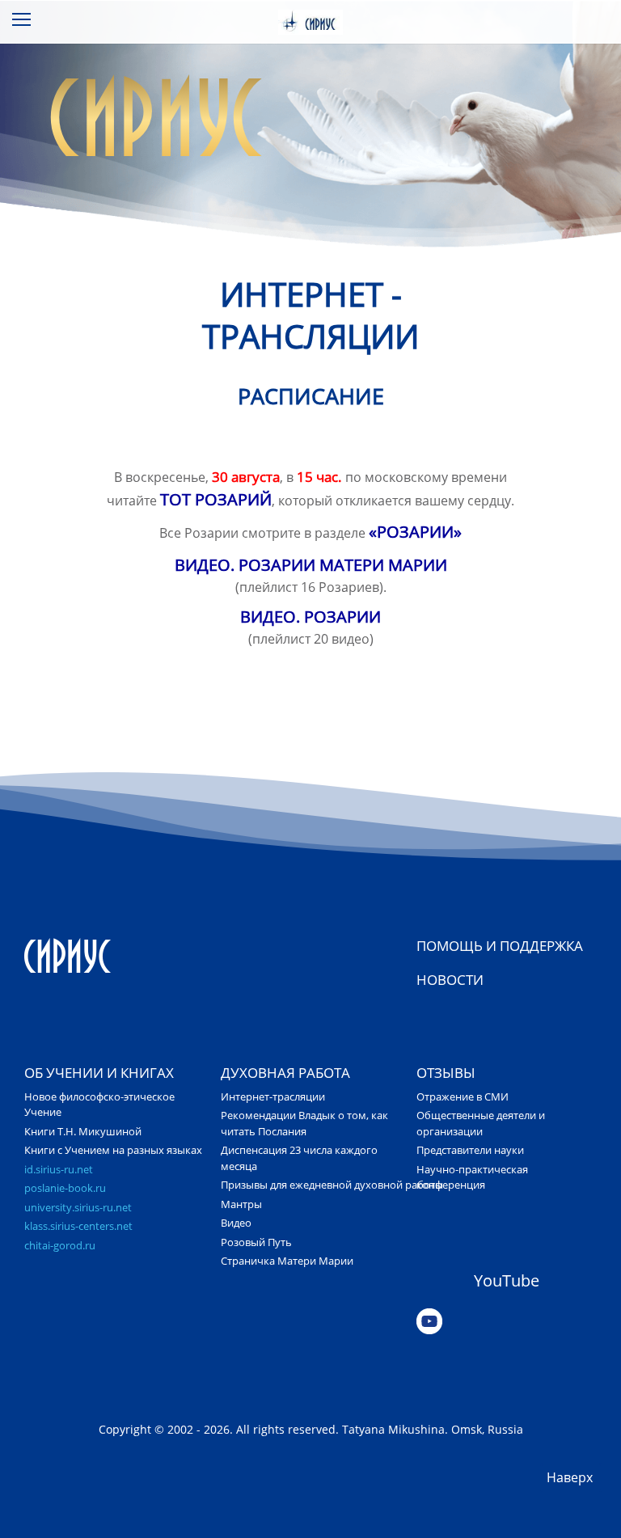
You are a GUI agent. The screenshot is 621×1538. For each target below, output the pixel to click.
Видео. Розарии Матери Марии (311, 565)
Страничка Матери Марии (287, 1260)
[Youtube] (506, 1321)
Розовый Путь (256, 1242)
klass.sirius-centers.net (78, 1226)
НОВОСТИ (450, 979)
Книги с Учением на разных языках (113, 1150)
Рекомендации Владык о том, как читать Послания (304, 1123)
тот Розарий (216, 499)
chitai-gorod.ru (59, 1245)
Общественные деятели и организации (480, 1123)
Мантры (241, 1204)
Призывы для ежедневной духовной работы (332, 1184)
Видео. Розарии (310, 616)
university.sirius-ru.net (78, 1207)
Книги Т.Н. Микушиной (83, 1131)
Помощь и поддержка (499, 945)
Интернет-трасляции (273, 1096)
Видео (236, 1222)
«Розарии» (415, 532)
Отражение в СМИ (462, 1096)
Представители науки (470, 1150)
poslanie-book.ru (65, 1188)
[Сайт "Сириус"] (114, 955)
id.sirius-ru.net (58, 1169)
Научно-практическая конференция (472, 1177)
